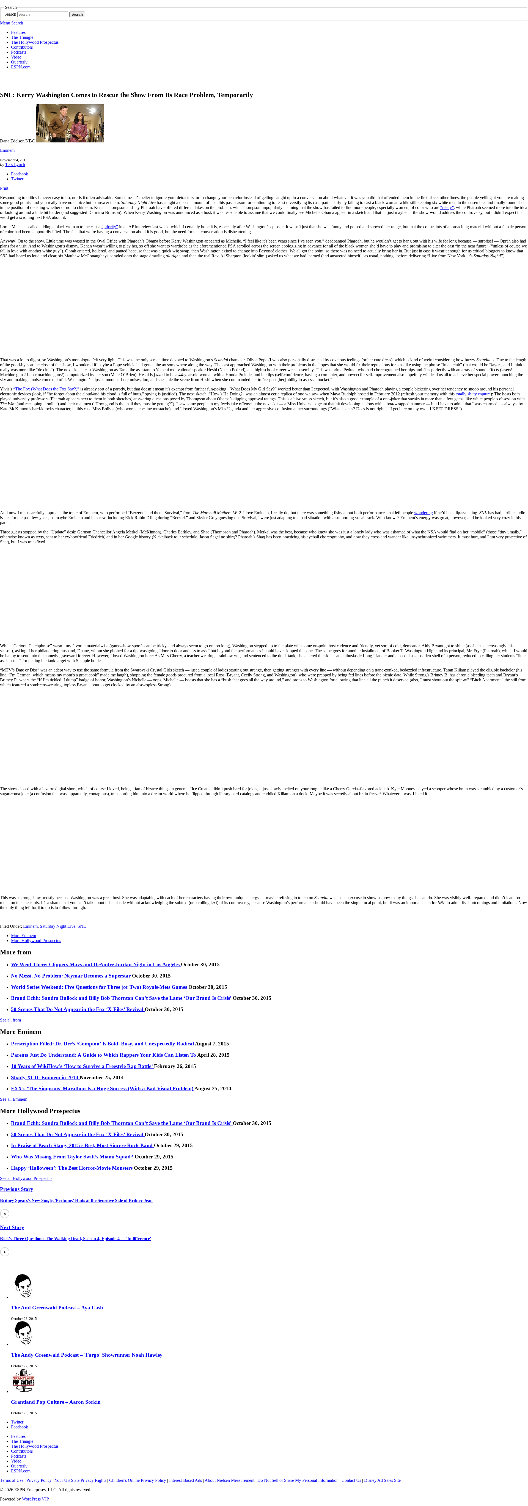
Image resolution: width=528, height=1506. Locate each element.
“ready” (447, 207)
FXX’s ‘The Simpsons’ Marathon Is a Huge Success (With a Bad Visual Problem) (102, 1088)
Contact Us (351, 1480)
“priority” (109, 226)
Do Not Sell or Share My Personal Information (298, 1480)
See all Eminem (13, 1099)
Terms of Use (11, 1480)
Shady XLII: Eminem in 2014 (45, 1077)
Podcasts (18, 52)
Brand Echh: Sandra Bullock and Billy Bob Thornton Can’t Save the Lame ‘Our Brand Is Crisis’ (122, 998)
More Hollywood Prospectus (36, 940)
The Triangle (22, 37)
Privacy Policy (39, 1480)
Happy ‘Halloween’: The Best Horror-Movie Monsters (72, 1168)
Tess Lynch (15, 164)
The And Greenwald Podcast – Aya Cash (57, 1307)
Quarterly (19, 62)
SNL (82, 926)
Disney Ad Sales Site (382, 1480)
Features (18, 32)
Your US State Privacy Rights (80, 1480)
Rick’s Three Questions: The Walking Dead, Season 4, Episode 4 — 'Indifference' (75, 1238)
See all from (10, 1020)
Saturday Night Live (57, 926)
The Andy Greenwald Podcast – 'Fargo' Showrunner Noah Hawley (87, 1355)
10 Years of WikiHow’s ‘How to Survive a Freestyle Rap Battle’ (82, 1066)
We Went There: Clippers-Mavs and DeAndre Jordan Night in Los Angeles (96, 964)
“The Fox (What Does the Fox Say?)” (46, 389)
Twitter (17, 179)
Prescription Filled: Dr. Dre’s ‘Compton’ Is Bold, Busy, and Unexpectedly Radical (103, 1044)
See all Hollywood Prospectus (26, 1178)
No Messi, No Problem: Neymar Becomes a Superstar (71, 976)
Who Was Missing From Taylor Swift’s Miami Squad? (73, 1157)
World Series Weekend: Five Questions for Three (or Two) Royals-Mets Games (99, 987)
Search (10, 14)
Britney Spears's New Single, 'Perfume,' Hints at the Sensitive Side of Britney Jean (76, 1200)
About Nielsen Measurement (229, 1480)
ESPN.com (21, 67)
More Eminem (23, 935)
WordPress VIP (35, 1499)
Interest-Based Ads (185, 1480)
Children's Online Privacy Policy (137, 1480)
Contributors (22, 47)
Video (16, 57)
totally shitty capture (473, 394)
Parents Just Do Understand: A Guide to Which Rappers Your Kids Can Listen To (104, 1055)
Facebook (19, 174)
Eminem (7, 150)
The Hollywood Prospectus (35, 42)
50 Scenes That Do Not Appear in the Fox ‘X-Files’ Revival (78, 1009)
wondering (423, 512)
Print (4, 188)
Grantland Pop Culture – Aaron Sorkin (56, 1402)
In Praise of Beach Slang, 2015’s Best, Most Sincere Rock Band (82, 1145)
